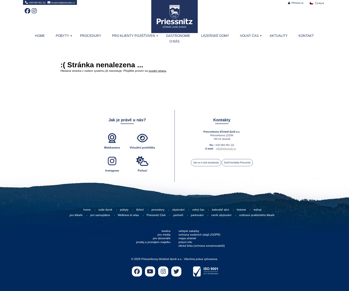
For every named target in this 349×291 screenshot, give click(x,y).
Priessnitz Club (156, 215)
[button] (296, 3)
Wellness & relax (128, 215)
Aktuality (279, 35)
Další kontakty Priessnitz (237, 162)
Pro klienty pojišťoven (133, 35)
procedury (157, 209)
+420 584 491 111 (37, 2)
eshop (258, 209)
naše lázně (105, 209)
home (87, 209)
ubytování (178, 209)
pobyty (124, 209)
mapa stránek (187, 238)
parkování (197, 215)
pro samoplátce (100, 215)
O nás (174, 41)
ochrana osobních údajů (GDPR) (199, 234)
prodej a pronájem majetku (153, 242)
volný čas (198, 209)
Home (174, 16)
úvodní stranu (157, 70)
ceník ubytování (221, 215)
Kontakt (306, 35)
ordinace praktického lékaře (257, 215)
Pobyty (62, 35)
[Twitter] (176, 271)
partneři (178, 215)
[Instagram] (34, 8)
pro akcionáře (161, 238)
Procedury (90, 35)
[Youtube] (150, 271)
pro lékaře (76, 215)
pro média (164, 234)
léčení (140, 209)
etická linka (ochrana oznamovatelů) (202, 245)
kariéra (166, 231)
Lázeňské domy (215, 35)
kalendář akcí (220, 209)
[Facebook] (27, 8)
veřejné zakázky (189, 231)
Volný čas (249, 35)
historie (241, 209)
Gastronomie (178, 35)
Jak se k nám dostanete (206, 162)
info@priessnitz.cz (226, 148)
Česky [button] (318, 3)
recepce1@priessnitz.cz (62, 2)
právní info (185, 242)
